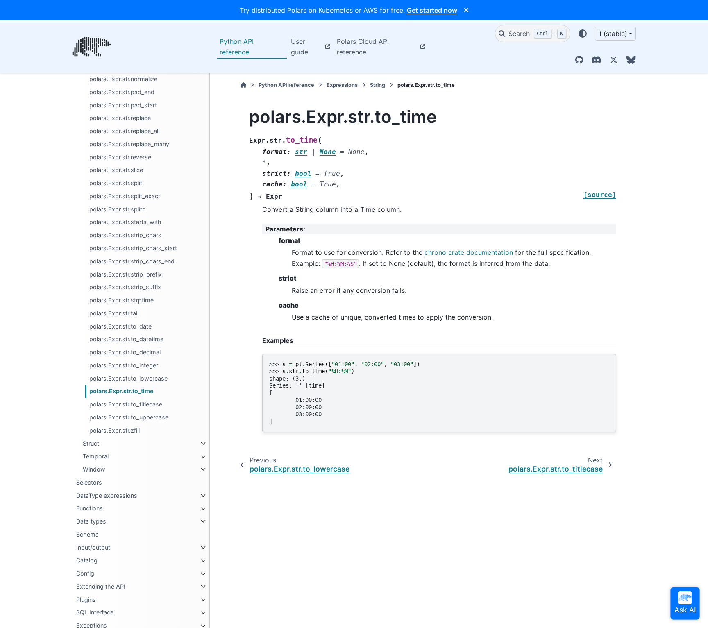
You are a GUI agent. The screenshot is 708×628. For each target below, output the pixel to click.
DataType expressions (106, 495)
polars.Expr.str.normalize (123, 78)
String (377, 85)
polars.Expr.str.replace (120, 118)
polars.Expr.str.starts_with (125, 222)
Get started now (432, 10)
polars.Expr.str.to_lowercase (128, 378)
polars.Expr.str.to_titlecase (125, 404)
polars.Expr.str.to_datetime (126, 339)
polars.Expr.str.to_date (120, 326)
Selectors (89, 482)
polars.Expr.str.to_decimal (125, 352)
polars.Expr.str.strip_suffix (125, 287)
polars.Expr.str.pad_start (123, 105)
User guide (299, 46)
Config (85, 573)
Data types (91, 521)
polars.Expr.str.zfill (114, 430)
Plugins (86, 599)
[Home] (243, 85)
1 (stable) (613, 33)
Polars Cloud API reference (363, 46)
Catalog (87, 560)
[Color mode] (583, 34)
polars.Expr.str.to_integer (123, 365)
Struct (91, 443)
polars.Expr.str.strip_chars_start (133, 248)
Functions (89, 508)
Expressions (342, 85)
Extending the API (100, 586)
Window (94, 469)
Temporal (96, 456)
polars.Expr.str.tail (113, 313)
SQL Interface (94, 612)
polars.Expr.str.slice (116, 170)
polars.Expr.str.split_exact (124, 196)
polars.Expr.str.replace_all (124, 131)
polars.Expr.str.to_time (121, 391)
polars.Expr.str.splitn (117, 209)
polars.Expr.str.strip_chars (125, 235)
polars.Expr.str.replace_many (129, 144)
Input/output (93, 547)
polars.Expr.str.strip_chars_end (132, 261)
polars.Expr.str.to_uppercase (128, 417)
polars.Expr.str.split (115, 183)
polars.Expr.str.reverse (120, 157)
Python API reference (237, 46)
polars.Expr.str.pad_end (121, 91)
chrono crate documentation (468, 252)
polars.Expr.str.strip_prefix (125, 274)
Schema (87, 534)
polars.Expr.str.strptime (121, 300)
